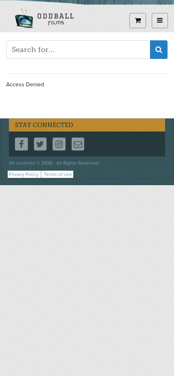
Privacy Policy (23, 174)
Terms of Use (58, 174)
